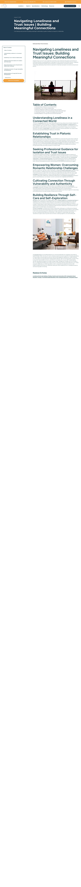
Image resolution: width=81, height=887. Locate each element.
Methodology (44, 6)
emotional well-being (72, 200)
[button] (21, 6)
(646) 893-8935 (13, 1)
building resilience (62, 200)
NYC (7, 1)
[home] (4, 6)
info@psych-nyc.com (71, 1)
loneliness (40, 123)
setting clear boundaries (57, 142)
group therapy (61, 159)
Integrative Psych (38, 254)
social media (46, 128)
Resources (51, 6)
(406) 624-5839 (53, 1)
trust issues (53, 154)
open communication (46, 142)
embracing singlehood (67, 175)
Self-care (35, 200)
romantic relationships (66, 170)
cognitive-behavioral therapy (46, 158)
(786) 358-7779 (32, 1)
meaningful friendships (62, 124)
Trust (34, 138)
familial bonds (72, 124)
